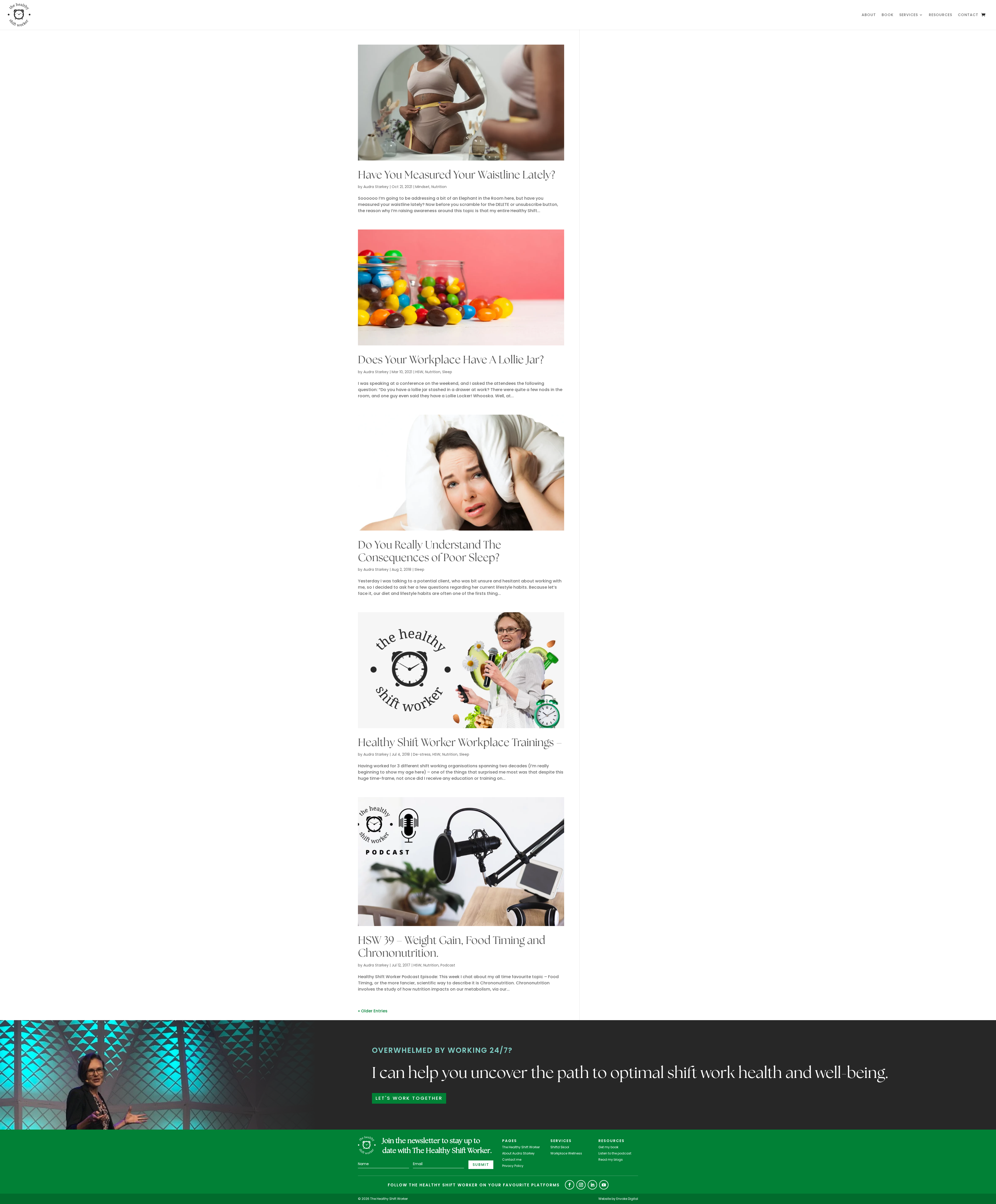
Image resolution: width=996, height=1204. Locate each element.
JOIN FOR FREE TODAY (498, 659)
